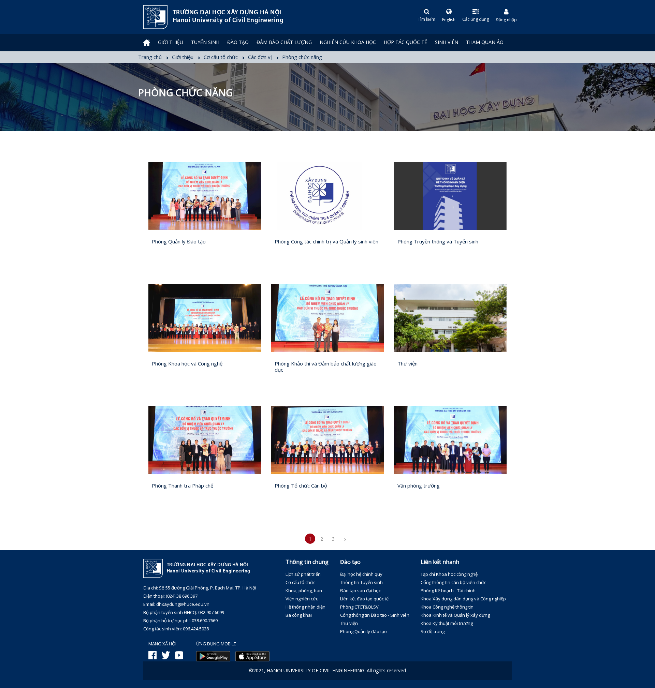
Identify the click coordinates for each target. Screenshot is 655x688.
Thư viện (407, 363)
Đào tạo (238, 42)
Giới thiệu (170, 42)
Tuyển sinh (205, 42)
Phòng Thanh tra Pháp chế (182, 485)
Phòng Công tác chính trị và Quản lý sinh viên (326, 241)
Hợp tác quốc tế (405, 42)
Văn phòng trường (418, 485)
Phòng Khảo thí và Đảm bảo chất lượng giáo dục (326, 366)
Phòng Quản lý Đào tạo (179, 241)
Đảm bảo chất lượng (284, 42)
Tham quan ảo (485, 42)
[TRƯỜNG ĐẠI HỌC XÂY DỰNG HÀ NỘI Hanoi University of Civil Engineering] (143, 17)
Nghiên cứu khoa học (348, 42)
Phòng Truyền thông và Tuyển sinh (437, 241)
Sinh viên (446, 42)
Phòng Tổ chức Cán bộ (301, 485)
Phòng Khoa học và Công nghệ (187, 363)
